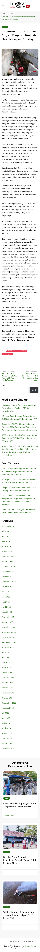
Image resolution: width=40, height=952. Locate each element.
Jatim (5, 27)
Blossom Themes (30, 946)
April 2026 (6, 546)
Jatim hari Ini (21, 350)
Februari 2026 (8, 556)
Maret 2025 (7, 612)
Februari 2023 (8, 738)
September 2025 (9, 581)
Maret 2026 (7, 551)
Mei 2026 (6, 541)
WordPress (25, 948)
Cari (3, 385)
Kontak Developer (30, 942)
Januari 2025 (7, 622)
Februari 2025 (8, 617)
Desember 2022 (8, 748)
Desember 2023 (8, 688)
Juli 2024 (5, 652)
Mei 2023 (6, 723)
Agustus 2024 (8, 647)
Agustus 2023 (8, 708)
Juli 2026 (5, 531)
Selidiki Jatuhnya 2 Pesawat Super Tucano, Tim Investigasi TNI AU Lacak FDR (19, 915)
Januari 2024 (7, 683)
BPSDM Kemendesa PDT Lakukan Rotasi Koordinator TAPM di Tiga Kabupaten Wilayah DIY (19, 438)
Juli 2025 (5, 592)
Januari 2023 (7, 743)
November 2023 (9, 693)
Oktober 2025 (8, 576)
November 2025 (9, 571)
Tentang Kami (15, 942)
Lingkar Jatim (7, 354)
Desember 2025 (8, 566)
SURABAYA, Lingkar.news (13, 79)
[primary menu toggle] (3, 5)
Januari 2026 (7, 561)
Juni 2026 (6, 536)
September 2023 (9, 703)
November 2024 (9, 632)
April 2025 (6, 607)
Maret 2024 (7, 672)
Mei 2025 (6, 602)
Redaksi (7, 45)
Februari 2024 (8, 677)
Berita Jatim (10, 350)
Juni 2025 (6, 597)
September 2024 (9, 642)
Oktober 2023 (8, 698)
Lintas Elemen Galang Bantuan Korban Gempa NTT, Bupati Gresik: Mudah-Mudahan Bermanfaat (19, 471)
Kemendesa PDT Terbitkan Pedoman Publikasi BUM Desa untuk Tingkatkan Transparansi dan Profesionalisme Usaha (19, 427)
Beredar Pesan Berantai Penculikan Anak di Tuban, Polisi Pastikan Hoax (19, 860)
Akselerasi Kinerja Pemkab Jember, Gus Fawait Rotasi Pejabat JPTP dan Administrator (19, 408)
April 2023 (6, 728)
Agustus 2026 (8, 526)
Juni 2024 (6, 657)
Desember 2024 (8, 627)
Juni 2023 (6, 718)
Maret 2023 (7, 733)
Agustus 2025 (8, 587)
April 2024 (6, 667)
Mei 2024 (6, 662)
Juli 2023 (5, 713)
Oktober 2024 (8, 637)
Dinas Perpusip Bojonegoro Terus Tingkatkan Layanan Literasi (19, 805)
